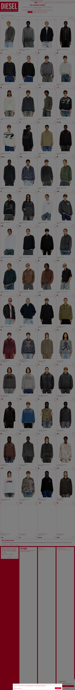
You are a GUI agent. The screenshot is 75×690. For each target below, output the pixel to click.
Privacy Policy (38, 685)
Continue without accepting (17, 688)
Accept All (58, 688)
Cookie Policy (43, 685)
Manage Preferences (30, 685)
